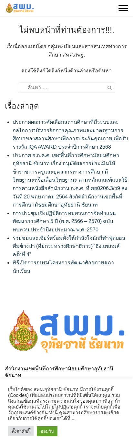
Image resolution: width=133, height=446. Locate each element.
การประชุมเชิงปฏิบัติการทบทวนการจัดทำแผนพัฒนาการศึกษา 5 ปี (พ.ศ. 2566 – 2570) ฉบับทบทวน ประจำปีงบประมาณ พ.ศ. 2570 (64, 221)
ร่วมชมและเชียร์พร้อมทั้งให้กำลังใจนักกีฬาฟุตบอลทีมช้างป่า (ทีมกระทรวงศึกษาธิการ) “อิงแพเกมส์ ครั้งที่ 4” (69, 246)
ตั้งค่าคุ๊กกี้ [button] (21, 431)
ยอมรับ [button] (47, 431)
